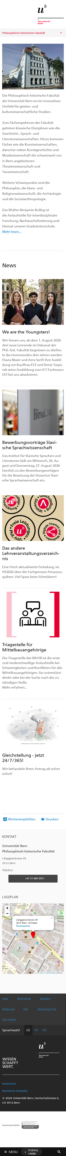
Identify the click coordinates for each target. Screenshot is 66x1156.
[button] (33, 935)
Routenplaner (23, 926)
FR (36, 1030)
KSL (25, 1009)
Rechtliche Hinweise (14, 1091)
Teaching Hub (46, 1009)
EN (44, 1030)
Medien (45, 999)
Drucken (52, 819)
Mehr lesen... (11, 231)
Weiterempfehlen (21, 819)
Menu (13, 1151)
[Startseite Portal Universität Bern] (51, 14)
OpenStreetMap (50, 973)
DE (28, 1030)
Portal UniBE (33, 1151)
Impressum (9, 1083)
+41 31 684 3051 (34, 878)
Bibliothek (24, 999)
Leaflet (41, 973)
